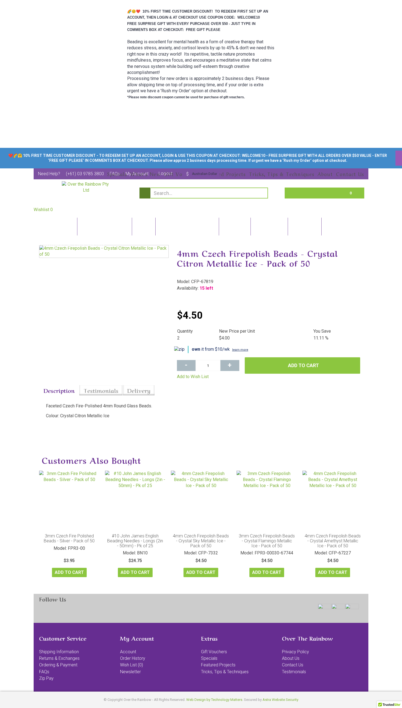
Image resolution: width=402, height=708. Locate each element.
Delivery (138, 390)
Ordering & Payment (58, 664)
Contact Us (292, 664)
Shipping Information (59, 651)
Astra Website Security (280, 700)
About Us (290, 658)
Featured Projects (218, 664)
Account (128, 651)
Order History (132, 658)
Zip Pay (46, 678)
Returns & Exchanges (59, 658)
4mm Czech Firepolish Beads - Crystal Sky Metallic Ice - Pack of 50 (201, 540)
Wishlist (43, 209)
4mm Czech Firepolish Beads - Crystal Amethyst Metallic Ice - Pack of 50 (333, 540)
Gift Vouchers (214, 651)
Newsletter (130, 671)
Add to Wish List (193, 376)
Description (59, 390)
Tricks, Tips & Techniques (225, 671)
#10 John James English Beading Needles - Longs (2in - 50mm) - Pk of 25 (135, 540)
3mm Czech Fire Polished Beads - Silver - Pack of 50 (69, 538)
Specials (209, 658)
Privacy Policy (295, 651)
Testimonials (100, 390)
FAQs (44, 671)
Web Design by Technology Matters (214, 700)
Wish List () (131, 664)
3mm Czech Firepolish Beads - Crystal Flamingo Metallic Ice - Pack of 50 (267, 540)
